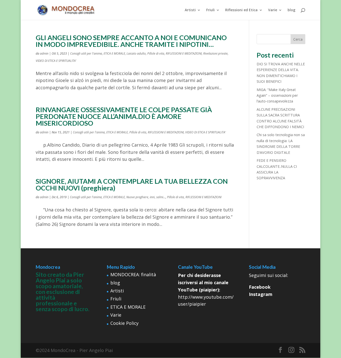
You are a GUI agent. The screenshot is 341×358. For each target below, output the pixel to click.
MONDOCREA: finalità (133, 274)
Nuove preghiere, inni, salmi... (146, 197)
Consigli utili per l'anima (86, 53)
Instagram (260, 294)
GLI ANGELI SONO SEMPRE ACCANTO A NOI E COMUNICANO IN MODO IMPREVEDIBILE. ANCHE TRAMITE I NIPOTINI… (131, 40)
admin (44, 53)
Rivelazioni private (215, 53)
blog (291, 10)
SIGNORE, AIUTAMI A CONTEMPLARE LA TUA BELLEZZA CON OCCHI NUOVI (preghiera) (132, 184)
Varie (272, 10)
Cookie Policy (124, 323)
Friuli (210, 10)
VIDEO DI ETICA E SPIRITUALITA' (56, 61)
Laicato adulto (136, 53)
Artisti (190, 10)
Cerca (298, 39)
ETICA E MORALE (114, 53)
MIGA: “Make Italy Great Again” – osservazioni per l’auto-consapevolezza (277, 95)
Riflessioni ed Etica (241, 10)
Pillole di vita (155, 53)
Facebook (260, 287)
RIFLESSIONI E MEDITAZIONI (184, 53)
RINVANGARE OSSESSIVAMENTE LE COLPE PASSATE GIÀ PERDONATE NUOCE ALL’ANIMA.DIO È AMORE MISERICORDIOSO (124, 116)
